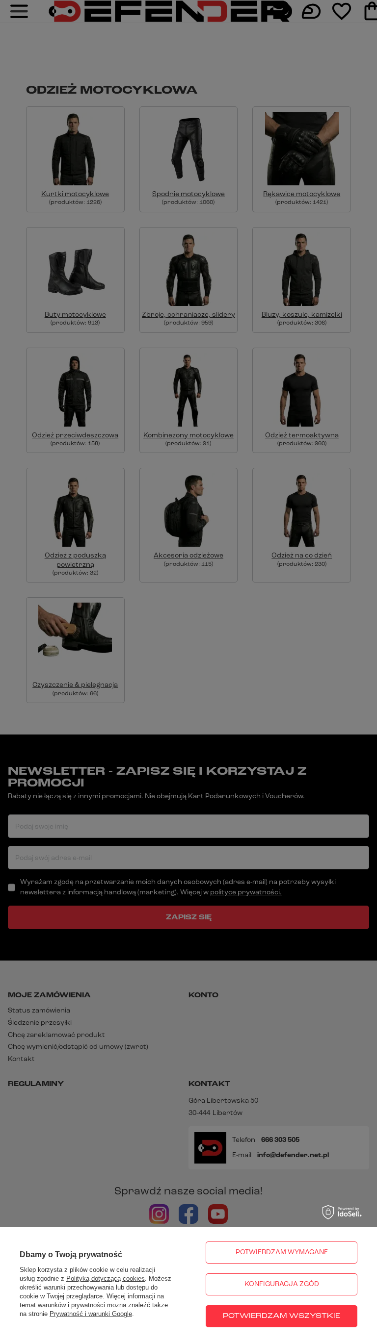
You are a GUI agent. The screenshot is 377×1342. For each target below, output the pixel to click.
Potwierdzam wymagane (282, 1252)
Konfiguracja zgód (281, 1284)
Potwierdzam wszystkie (281, 1316)
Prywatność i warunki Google (91, 1313)
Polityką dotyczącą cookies (105, 1278)
